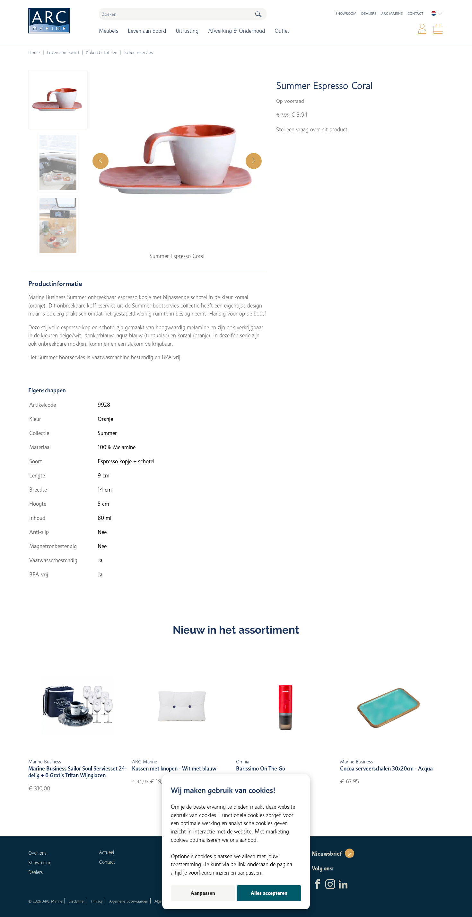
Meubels (108, 31)
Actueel (106, 852)
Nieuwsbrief (327, 853)
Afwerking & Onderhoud (236, 31)
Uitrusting (187, 31)
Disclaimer (77, 901)
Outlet (282, 31)
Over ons (37, 853)
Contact (415, 13)
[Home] (59, 20)
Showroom (346, 13)
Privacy (97, 901)
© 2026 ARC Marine (45, 901)
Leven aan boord (147, 31)
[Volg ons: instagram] (330, 885)
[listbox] (436, 13)
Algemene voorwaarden (128, 901)
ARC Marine (392, 13)
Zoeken (258, 14)
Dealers (368, 13)
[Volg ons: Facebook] (317, 885)
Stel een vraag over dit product (311, 129)
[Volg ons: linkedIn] (343, 885)
